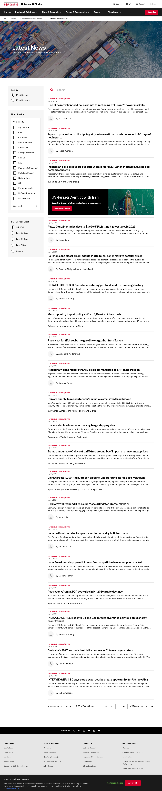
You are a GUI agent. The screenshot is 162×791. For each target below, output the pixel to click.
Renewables (24, 198)
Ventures (7, 757)
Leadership (127, 757)
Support (142, 4)
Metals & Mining (26, 173)
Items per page (55, 706)
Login (154, 4)
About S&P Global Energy (133, 768)
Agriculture (23, 127)
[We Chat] (99, 731)
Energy (13, 18)
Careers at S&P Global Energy (16, 766)
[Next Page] (146, 706)
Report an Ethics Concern (93, 757)
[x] (74, 731)
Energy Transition (26, 152)
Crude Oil (22, 137)
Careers (126, 748)
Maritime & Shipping (27, 168)
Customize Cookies (115, 783)
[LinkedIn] (94, 731)
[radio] (12, 95)
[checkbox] (25, 127)
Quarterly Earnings (51, 757)
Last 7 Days (21, 245)
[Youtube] (89, 731)
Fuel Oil (21, 158)
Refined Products (26, 193)
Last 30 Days (22, 239)
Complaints (87, 761)
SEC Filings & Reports (52, 761)
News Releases (50, 752)
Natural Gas (23, 178)
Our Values (8, 748)
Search (119, 4)
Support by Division (91, 752)
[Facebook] (79, 731)
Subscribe (152, 12)
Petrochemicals (25, 188)
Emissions (23, 147)
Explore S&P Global (33, 4)
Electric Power (25, 142)
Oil (19, 183)
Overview (47, 748)
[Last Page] (152, 706)
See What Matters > (62, 209)
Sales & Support (89, 748)
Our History (8, 752)
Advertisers (48, 766)
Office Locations (89, 766)
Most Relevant (23, 100)
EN (130, 4)
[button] (25, 122)
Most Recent (22, 95)
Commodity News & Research (32, 18)
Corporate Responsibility (133, 752)
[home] (5, 18)
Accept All (132, 783)
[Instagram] (84, 731)
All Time (20, 227)
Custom (19, 251)
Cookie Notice (13, 788)
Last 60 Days (22, 233)
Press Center (9, 761)
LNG (20, 163)
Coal (20, 132)
